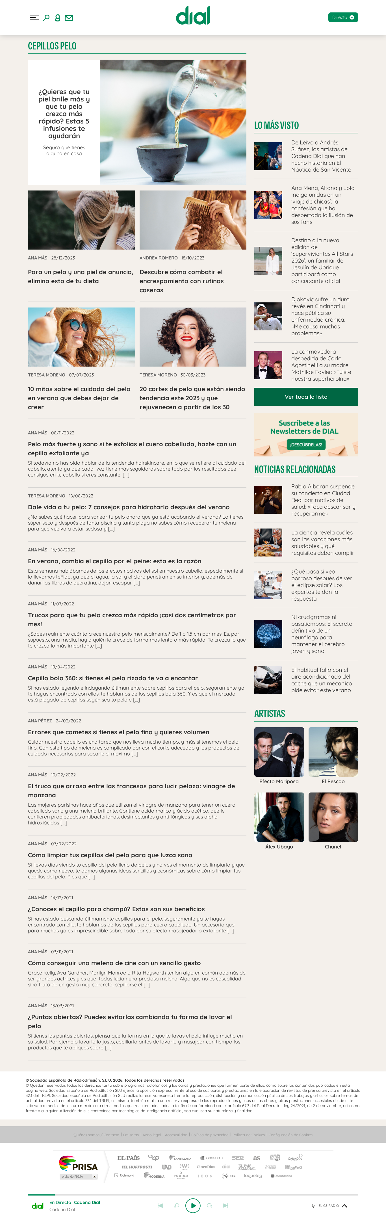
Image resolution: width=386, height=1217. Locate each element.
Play (193, 1205)
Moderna (153, 1175)
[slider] (193, 1195)
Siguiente (225, 1205)
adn (273, 1158)
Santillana (182, 1158)
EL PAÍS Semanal (247, 1166)
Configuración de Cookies (291, 1134)
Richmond (125, 1175)
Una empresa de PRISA (78, 1163)
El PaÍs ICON (205, 1175)
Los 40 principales (155, 1158)
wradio (183, 1166)
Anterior (160, 1205)
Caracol (293, 1158)
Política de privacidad (210, 1134)
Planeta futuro (268, 1166)
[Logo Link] (193, 15)
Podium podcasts (180, 1175)
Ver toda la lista (306, 396)
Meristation (280, 1175)
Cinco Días (205, 1166)
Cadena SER (236, 1158)
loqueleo (253, 1175)
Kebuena (288, 1166)
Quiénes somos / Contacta (96, 1134)
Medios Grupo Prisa (78, 1176)
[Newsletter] (69, 17)
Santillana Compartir (212, 1158)
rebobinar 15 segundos (176, 1205)
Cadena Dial (227, 1166)
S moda (228, 1175)
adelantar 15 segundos (209, 1205)
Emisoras (131, 1134)
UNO (167, 1166)
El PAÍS (128, 1158)
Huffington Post (136, 1166)
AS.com (254, 1158)
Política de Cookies (249, 1134)
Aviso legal (152, 1134)
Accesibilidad (176, 1134)
